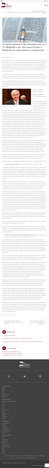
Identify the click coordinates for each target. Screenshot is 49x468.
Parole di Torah (5, 430)
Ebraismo (4, 424)
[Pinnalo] (14, 315)
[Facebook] (45, 1)
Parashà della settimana (6, 435)
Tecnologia (4, 416)
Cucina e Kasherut (5, 423)
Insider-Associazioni (6, 446)
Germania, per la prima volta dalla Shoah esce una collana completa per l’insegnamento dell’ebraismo (22, 341)
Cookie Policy (18, 457)
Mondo (3, 393)
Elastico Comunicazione (43, 465)
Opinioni (12, 53)
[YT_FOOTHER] (40, 376)
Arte (3, 403)
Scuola (3, 451)
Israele (3, 389)
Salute (3, 411)
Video (3, 433)
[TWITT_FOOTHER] (24, 376)
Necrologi (4, 453)
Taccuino (4, 396)
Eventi (3, 388)
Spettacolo (4, 413)
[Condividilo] (6, 315)
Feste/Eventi (4, 426)
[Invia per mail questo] (3, 315)
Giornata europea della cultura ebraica (9, 401)
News (3, 448)
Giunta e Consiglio (5, 444)
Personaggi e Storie (5, 394)
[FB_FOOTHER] (8, 376)
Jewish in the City (5, 428)
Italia (3, 391)
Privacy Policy (13, 457)
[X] (47, 1)
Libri (3, 408)
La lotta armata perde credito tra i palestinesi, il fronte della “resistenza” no (17, 338)
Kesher (3, 436)
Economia (4, 404)
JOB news (4, 450)
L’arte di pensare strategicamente (8, 335)
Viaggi (3, 418)
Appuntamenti (5, 441)
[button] (1, 1)
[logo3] (6, 5)
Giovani (3, 443)
